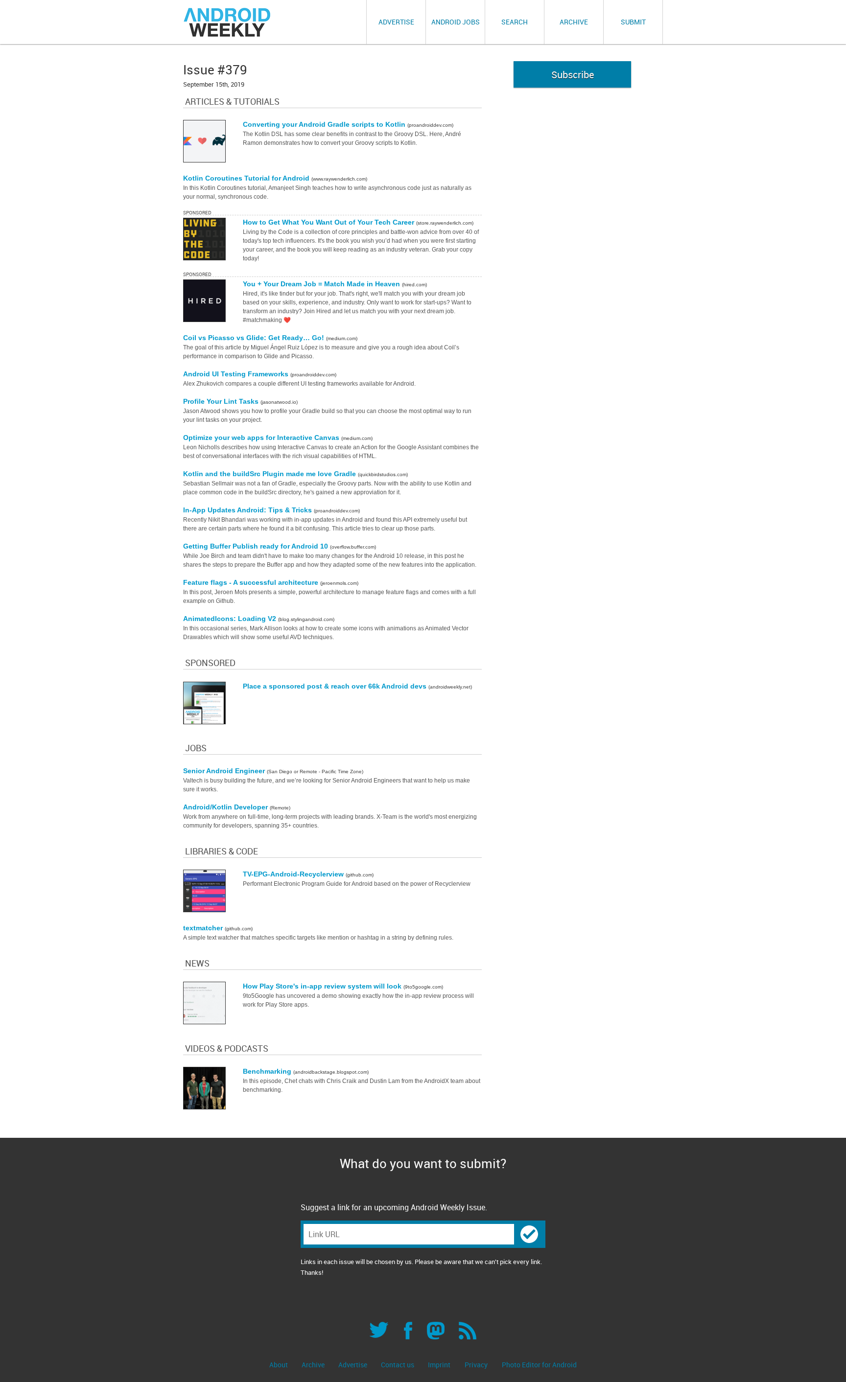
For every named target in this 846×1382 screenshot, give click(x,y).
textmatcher (204, 928)
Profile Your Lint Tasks (221, 401)
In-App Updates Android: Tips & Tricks (248, 510)
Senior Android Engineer (225, 771)
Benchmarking (268, 1071)
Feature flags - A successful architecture (251, 582)
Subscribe (572, 74)
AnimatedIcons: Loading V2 (230, 618)
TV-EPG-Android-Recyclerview (294, 874)
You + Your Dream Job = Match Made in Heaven (322, 284)
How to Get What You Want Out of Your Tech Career (329, 222)
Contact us (398, 1364)
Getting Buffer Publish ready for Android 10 (256, 546)
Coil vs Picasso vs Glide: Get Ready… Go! (254, 338)
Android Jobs (455, 21)
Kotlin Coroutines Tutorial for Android (247, 178)
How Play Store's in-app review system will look (323, 986)
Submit (633, 21)
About (279, 1364)
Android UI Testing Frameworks (236, 374)
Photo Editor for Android (539, 1364)
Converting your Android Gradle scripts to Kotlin (325, 124)
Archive (574, 21)
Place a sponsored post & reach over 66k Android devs (335, 686)
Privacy (476, 1364)
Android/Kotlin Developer (226, 807)
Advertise (396, 21)
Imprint (439, 1364)
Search (514, 21)
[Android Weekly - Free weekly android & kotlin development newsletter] (227, 22)
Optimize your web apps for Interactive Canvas (262, 437)
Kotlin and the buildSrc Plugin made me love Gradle (270, 474)
